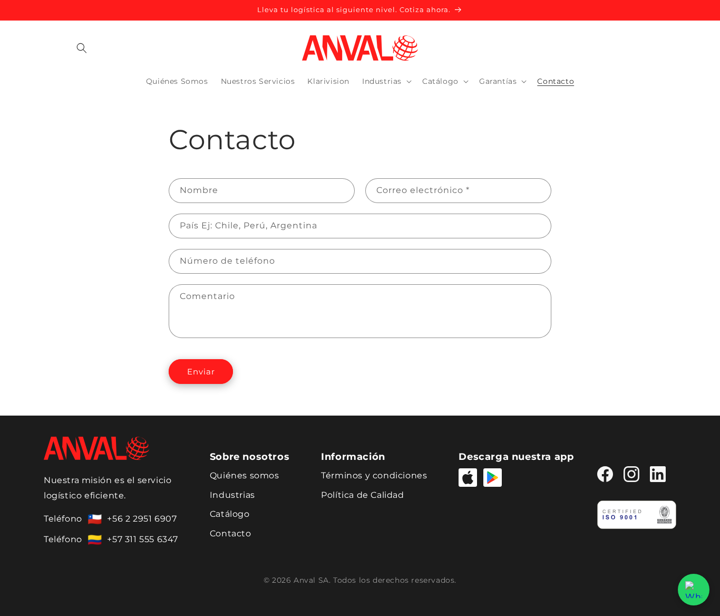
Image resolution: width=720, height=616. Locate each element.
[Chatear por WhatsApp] (693, 589)
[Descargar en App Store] (468, 477)
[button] (81, 48)
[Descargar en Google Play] (492, 477)
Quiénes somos (244, 475)
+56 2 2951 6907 (142, 519)
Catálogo (230, 514)
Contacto (230, 533)
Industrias (232, 495)
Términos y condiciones (374, 475)
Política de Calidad (362, 495)
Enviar (201, 372)
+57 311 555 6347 (142, 539)
